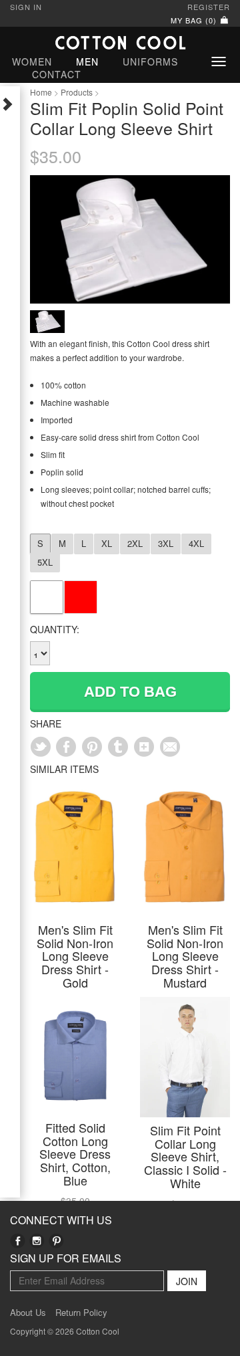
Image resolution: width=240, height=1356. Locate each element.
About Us (28, 1312)
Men (87, 61)
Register (208, 6)
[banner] (120, 42)
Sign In (26, 6)
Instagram (37, 1240)
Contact (56, 74)
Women (32, 61)
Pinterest (56, 1240)
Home (41, 92)
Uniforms (150, 61)
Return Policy (81, 1312)
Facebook (17, 1240)
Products (77, 92)
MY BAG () (195, 20)
